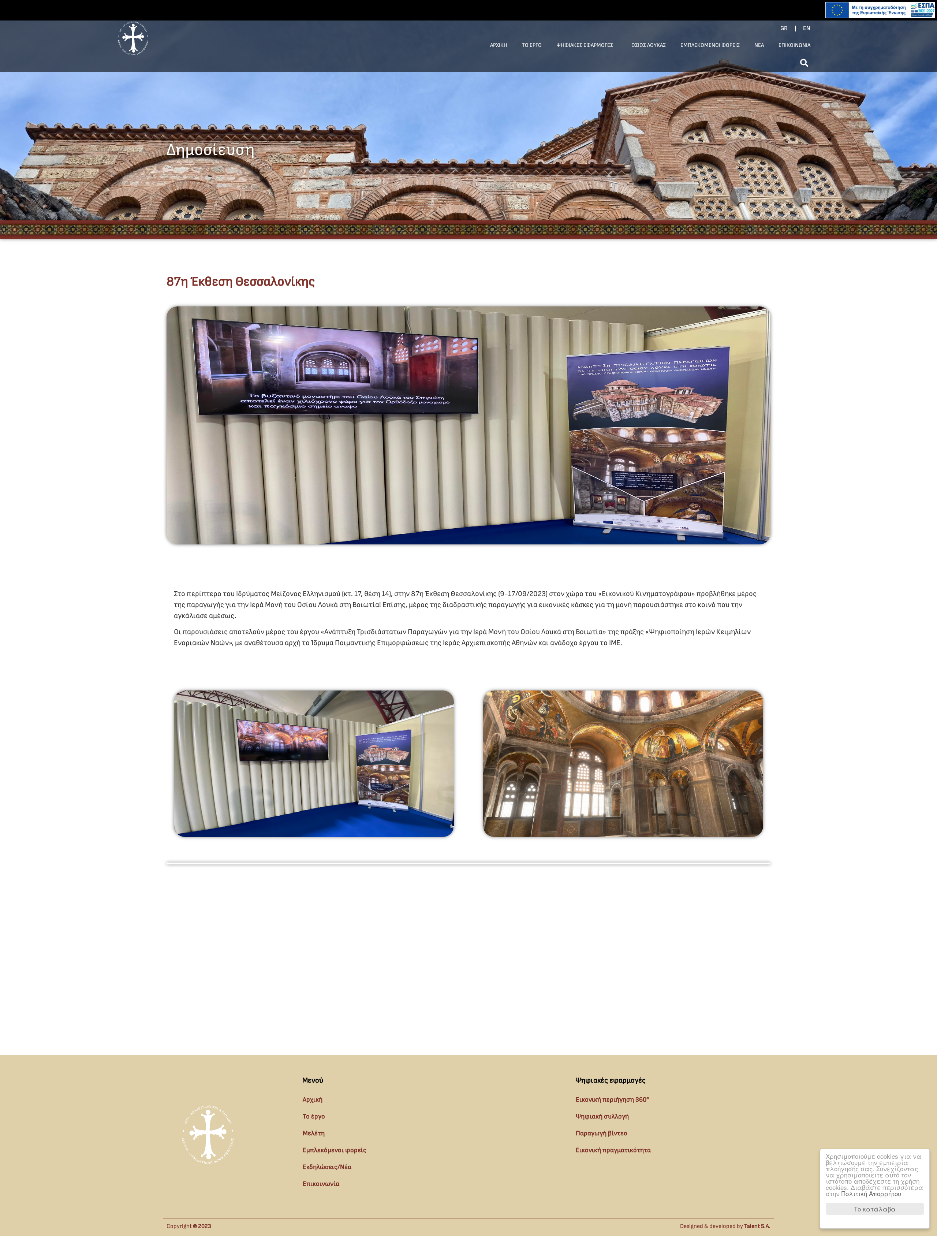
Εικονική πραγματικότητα (613, 1150)
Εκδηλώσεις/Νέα (327, 1167)
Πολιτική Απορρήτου (871, 1193)
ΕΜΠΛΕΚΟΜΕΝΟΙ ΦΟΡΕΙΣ (710, 45)
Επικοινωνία (321, 1184)
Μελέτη (314, 1133)
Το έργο (314, 1116)
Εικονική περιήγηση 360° (612, 1099)
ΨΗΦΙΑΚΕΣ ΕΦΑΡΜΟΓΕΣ (584, 45)
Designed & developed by (725, 1226)
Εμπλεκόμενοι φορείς (334, 1150)
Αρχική (312, 1099)
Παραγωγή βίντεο (601, 1133)
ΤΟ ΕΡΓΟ (532, 45)
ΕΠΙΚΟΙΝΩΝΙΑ (794, 45)
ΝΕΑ (759, 45)
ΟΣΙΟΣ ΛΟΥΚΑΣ (648, 45)
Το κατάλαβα (875, 1208)
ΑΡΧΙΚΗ (498, 45)
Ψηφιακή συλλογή (602, 1116)
